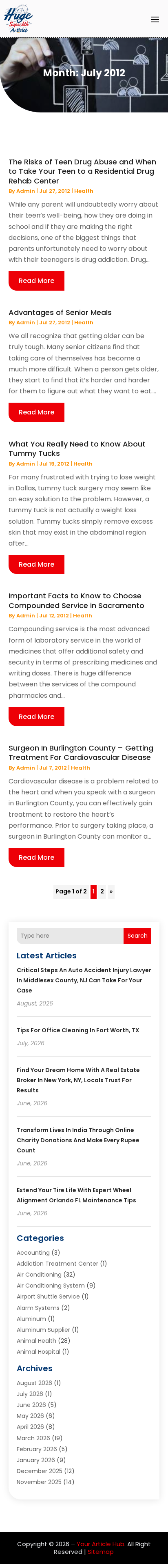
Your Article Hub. (101, 1544)
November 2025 (39, 1482)
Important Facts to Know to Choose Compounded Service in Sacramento (76, 600)
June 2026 (31, 1405)
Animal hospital (38, 1352)
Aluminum (31, 1319)
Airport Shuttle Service (48, 1296)
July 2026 (30, 1394)
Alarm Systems (38, 1308)
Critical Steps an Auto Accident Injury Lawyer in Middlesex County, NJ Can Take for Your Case (84, 980)
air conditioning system (51, 1285)
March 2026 (33, 1438)
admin (25, 191)
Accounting (33, 1253)
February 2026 (37, 1449)
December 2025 (39, 1471)
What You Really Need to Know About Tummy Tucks (77, 448)
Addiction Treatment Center (57, 1264)
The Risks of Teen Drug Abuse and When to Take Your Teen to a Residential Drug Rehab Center (82, 171)
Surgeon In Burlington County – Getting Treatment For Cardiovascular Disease (81, 752)
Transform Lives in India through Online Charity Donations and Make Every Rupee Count (78, 1140)
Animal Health (36, 1341)
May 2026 (30, 1416)
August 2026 (34, 1383)
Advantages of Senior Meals (60, 312)
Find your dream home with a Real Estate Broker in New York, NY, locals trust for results (78, 1080)
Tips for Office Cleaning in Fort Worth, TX (78, 1030)
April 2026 (30, 1427)
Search (138, 936)
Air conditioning (39, 1275)
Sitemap (101, 1551)
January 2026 (36, 1460)
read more (36, 280)
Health (83, 191)
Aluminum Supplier (43, 1330)
